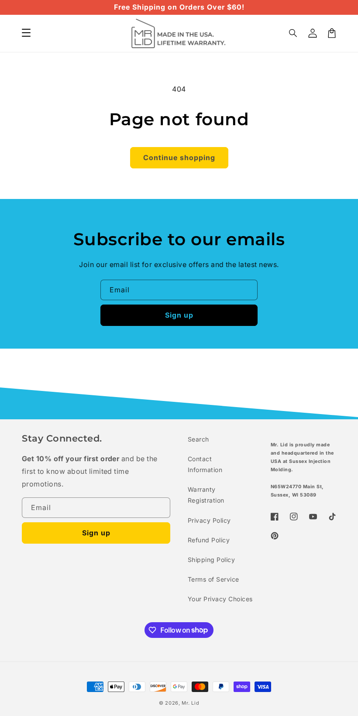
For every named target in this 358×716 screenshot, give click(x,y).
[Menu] (26, 33)
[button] (293, 33)
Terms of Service (213, 579)
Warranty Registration (206, 495)
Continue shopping (179, 157)
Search (198, 439)
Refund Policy (209, 540)
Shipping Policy (211, 559)
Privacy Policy (209, 520)
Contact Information (205, 464)
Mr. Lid (190, 703)
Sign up (179, 315)
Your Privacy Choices (220, 599)
